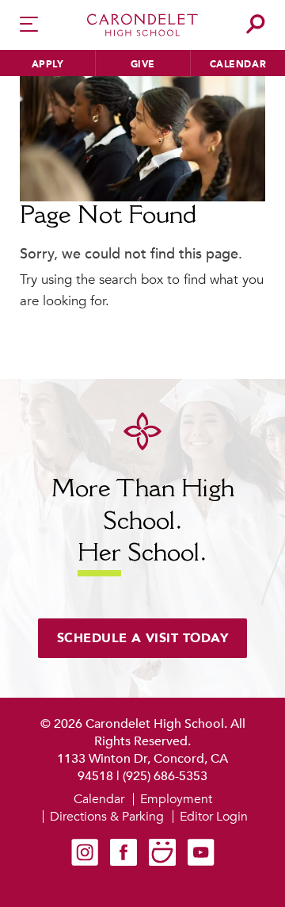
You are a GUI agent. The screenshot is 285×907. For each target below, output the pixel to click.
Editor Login (214, 816)
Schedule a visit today (143, 638)
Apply (48, 64)
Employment (176, 799)
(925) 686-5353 (165, 776)
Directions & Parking (107, 816)
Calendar (238, 64)
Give (143, 64)
